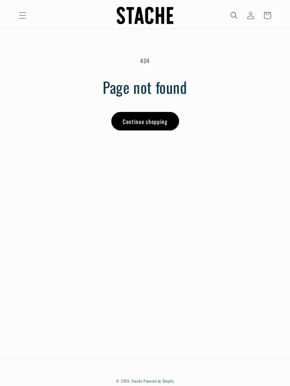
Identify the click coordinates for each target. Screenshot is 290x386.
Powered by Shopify (158, 381)
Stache (136, 381)
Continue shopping (145, 121)
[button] (22, 15)
